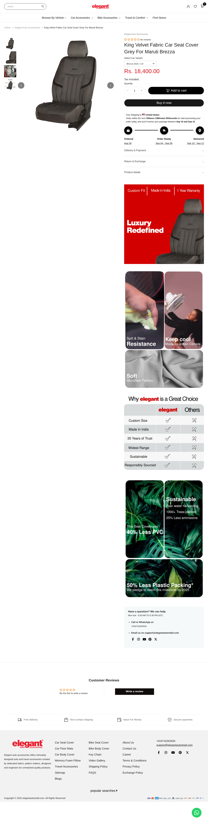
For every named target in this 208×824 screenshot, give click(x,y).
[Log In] (188, 6)
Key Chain (95, 754)
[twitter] (187, 753)
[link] (158, 753)
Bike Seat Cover (99, 742)
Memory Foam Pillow (68, 760)
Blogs (58, 778)
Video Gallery (97, 760)
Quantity (128, 83)
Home (7, 27)
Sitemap (60, 772)
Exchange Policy (133, 772)
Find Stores (159, 17)
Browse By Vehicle (53, 17)
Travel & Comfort (135, 17)
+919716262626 (139, 626)
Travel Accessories (66, 766)
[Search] (42, 6)
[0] (202, 6)
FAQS (92, 772)
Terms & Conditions (134, 760)
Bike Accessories (108, 17)
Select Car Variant (133, 58)
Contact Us (129, 748)
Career (127, 754)
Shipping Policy (98, 766)
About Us (128, 742)
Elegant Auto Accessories (27, 27)
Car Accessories (81, 17)
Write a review (134, 691)
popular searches (103, 791)
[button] (132, 39)
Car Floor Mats (64, 748)
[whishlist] (195, 6)
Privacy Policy (131, 766)
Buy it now (163, 103)
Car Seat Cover (64, 742)
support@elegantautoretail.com (162, 632)
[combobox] (25, 6)
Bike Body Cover (99, 748)
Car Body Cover (65, 754)
